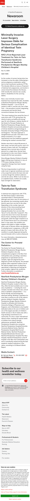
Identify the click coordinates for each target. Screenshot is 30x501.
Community (5, 407)
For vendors (5, 458)
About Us (5, 405)
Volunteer (5, 430)
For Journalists (7, 20)
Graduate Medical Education (11, 442)
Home (3, 6)
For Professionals (7, 440)
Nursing (4, 444)
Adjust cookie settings (6, 489)
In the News (23, 20)
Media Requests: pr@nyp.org (15, 26)
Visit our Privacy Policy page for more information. (14, 492)
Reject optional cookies (15, 499)
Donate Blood (6, 433)
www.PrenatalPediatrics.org (10, 273)
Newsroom (9, 6)
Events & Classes (7, 421)
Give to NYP (6, 428)
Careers (4, 451)
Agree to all (15, 496)
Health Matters (6, 417)
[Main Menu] (27, 2)
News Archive (15, 20)
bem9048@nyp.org (7, 357)
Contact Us (5, 410)
